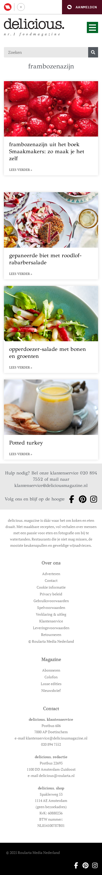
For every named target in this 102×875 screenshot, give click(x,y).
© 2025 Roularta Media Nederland (33, 852)
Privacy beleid (51, 593)
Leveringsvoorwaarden (51, 627)
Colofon (51, 676)
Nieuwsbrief (51, 690)
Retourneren (51, 634)
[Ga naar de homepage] (34, 23)
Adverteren (51, 573)
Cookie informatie (51, 587)
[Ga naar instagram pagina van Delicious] (92, 499)
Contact (51, 580)
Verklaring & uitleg (51, 614)
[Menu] (92, 27)
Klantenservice (51, 621)
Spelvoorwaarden (51, 607)
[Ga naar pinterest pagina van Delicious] (81, 499)
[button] (82, 7)
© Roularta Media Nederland (51, 641)
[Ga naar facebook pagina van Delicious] (70, 499)
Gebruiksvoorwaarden (51, 600)
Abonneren (51, 670)
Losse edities (51, 683)
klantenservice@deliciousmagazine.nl (51, 485)
